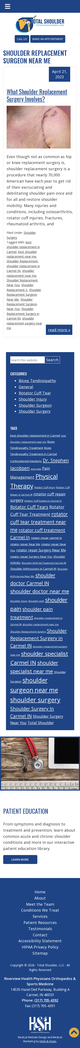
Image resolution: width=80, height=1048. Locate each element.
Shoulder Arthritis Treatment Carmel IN (44, 562)
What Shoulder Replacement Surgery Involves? (37, 95)
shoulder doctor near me (39, 591)
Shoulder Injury (33, 399)
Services (40, 916)
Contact (40, 934)
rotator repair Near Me (25, 544)
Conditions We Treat (40, 910)
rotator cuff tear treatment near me (39, 522)
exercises (36, 468)
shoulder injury (18, 601)
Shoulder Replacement (22, 261)
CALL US (22, 39)
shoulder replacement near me (41, 624)
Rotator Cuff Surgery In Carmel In (43, 500)
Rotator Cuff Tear (35, 392)
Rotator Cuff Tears (29, 507)
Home (40, 891)
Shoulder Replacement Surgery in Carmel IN (23, 313)
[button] (74, 1032)
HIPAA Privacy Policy (40, 946)
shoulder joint (36, 601)
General (26, 386)
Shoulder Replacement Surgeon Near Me (24, 294)
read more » (59, 329)
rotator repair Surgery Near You (31, 556)
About (40, 898)
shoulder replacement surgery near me (24, 323)
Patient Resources (40, 922)
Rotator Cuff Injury (44, 487)
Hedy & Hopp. (48, 1041)
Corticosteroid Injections (26, 461)
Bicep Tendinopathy (37, 380)
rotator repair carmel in (46, 538)
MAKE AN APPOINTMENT (47, 39)
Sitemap (40, 953)
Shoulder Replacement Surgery (28, 631)
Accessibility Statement (40, 940)
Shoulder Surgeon (35, 405)
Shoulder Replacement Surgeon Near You (22, 304)
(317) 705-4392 (46, 1000)
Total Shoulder (41, 722)
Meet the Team (40, 904)
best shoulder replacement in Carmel (23, 247)
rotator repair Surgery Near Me (41, 550)
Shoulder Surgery (35, 411)
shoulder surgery (35, 699)
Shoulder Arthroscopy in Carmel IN (33, 569)
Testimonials (40, 928)
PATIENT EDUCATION (25, 811)
